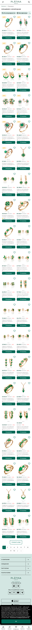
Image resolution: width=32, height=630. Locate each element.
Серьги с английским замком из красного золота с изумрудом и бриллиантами (23, 33)
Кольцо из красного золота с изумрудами (23, 59)
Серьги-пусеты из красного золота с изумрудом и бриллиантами (22, 111)
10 (14, 551)
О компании (5, 559)
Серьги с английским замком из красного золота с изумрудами (8, 85)
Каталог (3, 6)
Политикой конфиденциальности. (19, 617)
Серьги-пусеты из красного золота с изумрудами (7, 190)
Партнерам (5, 568)
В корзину (9, 37)
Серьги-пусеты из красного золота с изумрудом (22, 85)
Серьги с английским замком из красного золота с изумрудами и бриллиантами (8, 111)
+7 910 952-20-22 (16, 583)
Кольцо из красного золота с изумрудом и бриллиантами (8, 33)
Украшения (5, 564)
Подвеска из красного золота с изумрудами (23, 164)
